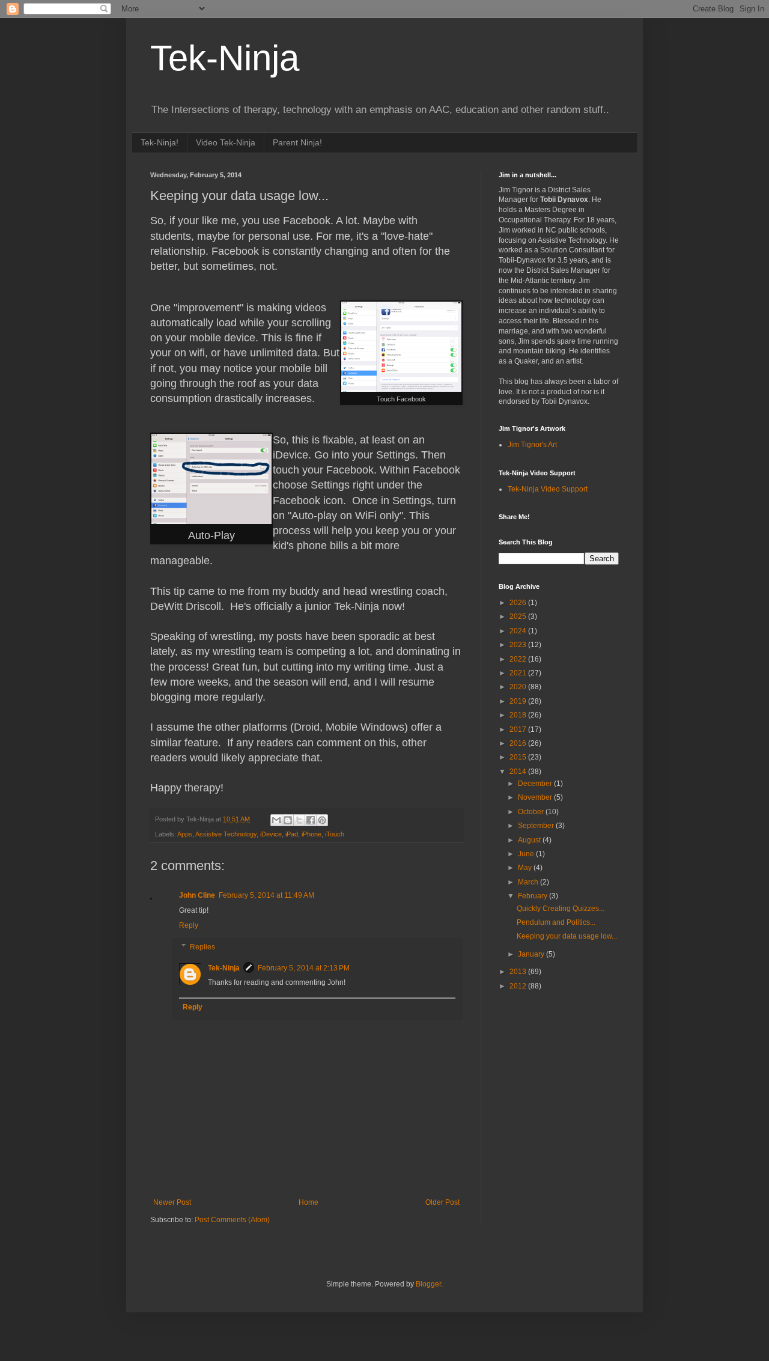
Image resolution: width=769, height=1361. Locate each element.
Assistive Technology (226, 834)
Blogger (428, 1284)
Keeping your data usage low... (567, 936)
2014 (518, 771)
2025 (518, 616)
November (536, 797)
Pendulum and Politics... (556, 922)
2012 (518, 986)
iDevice (271, 834)
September (537, 825)
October (532, 812)
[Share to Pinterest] (322, 820)
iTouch (334, 834)
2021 (518, 673)
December (536, 783)
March (529, 882)
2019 (518, 701)
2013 (518, 971)
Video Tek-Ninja (225, 142)
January (532, 954)
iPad (291, 834)
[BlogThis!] (288, 820)
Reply (188, 925)
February (533, 896)
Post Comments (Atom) (232, 1220)
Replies (202, 947)
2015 (518, 757)
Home (308, 1202)
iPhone (311, 834)
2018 (518, 715)
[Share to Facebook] (311, 820)
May (525, 867)
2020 (518, 687)
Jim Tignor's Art (532, 444)
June (527, 854)
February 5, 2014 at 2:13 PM (304, 968)
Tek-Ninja (224, 58)
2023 (518, 645)
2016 (518, 743)
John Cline (197, 895)
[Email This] (276, 820)
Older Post (442, 1202)
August (530, 840)
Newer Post (172, 1202)
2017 (518, 729)
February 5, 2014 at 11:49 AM (266, 895)
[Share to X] (299, 820)
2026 (518, 602)
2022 (518, 659)
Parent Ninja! (297, 142)
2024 (518, 631)
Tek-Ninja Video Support (548, 489)
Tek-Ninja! (159, 142)
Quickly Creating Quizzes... (560, 908)
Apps (184, 834)
